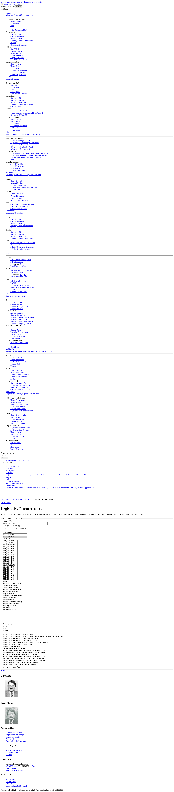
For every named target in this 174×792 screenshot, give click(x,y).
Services (52, 488)
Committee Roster (17, 36)
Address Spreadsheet (18, 75)
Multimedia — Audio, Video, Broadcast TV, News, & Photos (29, 351)
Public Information (17, 55)
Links (8, 479)
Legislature (10, 475)
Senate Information (17, 424)
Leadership (14, 24)
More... (13, 160)
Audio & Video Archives (19, 362)
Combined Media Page (19, 383)
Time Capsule (53, 475)
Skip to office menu (24, 2)
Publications (10, 392)
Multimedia (10, 349)
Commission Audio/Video (20, 389)
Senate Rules (15, 121)
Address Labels (16, 128)
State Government (21, 475)
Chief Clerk (14, 49)
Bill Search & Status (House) (21, 260)
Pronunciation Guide (18, 73)
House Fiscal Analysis (18, 400)
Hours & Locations (29, 488)
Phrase (23, 529)
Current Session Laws (18, 292)
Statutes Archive (16, 309)
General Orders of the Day (20, 200)
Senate (8, 77)
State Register (15, 338)
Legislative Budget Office (20, 141)
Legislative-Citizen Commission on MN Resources (29, 153)
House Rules (15, 66)
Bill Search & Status (18, 281)
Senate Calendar (16, 198)
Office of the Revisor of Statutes (22, 149)
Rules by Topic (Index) (19, 332)
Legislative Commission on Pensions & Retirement (29, 155)
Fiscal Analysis (16, 51)
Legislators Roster (17, 419)
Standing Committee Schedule (21, 41)
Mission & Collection (14, 488)
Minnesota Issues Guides (19, 445)
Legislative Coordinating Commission (24, 143)
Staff (12, 26)
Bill (21, 264)
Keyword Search (16, 302)
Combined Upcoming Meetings (22, 204)
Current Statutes (16, 304)
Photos (13, 366)
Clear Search (6, 503)
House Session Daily (18, 415)
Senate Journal (15, 119)
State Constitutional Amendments (22, 345)
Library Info (10, 485)
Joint (7, 132)
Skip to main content (8, 2)
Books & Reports (12, 466)
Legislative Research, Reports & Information (22, 394)
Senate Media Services (18, 377)
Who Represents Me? (18, 30)
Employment (15, 28)
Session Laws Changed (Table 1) (22, 321)
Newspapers (10, 471)
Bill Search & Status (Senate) (21, 270)
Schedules (9, 172)
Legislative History (13, 481)
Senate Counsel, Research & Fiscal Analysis (26, 113)
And (9, 529)
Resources (19, 483)
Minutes (13, 43)
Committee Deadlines (18, 45)
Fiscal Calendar (16, 190)
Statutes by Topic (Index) (19, 307)
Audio (21, 358)
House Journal (15, 64)
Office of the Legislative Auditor (22, 147)
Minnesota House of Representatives (19, 15)
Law (7, 294)
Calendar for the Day (18, 185)
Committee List (16, 34)
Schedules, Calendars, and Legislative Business (23, 175)
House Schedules (16, 181)
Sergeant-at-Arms (17, 58)
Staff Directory (42, 488)
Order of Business (17, 183)
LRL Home (5, 499)
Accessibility (15, 168)
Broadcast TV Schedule (19, 207)
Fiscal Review (15, 443)
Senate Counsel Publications (21, 404)
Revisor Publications (18, 409)
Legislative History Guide (20, 428)
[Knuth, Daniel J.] (15, 537)
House (8, 13)
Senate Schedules (16, 194)
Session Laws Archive (18, 319)
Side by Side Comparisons (20, 249)
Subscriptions (15, 130)
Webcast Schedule (17, 360)
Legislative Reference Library (21, 145)
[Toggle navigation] (2, 9)
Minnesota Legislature (12, 4)
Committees (10, 211)
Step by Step (10, 483)
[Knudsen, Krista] (15, 535)
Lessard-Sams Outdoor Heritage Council (25, 158)
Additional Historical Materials (79, 475)
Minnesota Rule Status (18, 336)
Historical (9, 473)
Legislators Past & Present (20, 430)
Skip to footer (37, 2)
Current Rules (15, 330)
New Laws (14, 447)
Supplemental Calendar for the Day (23, 187)
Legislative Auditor (17, 407)
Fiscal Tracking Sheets (18, 266)
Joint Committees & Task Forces (22, 243)
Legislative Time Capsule (19, 436)
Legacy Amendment (18, 170)
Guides (8, 477)
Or (16, 529)
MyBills (13, 283)
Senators (13, 85)
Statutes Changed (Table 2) (20, 324)
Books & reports (16, 449)
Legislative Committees (14, 213)
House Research (16, 53)
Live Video (14, 358)
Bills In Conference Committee (22, 247)
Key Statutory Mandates (64, 488)
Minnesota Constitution (19, 343)
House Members (16, 21)
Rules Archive (15, 334)
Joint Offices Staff (17, 166)
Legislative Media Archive (20, 385)
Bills (7, 251)
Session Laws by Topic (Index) (22, 317)
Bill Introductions (16, 262)
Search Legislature (8, 7)
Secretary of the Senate (19, 111)
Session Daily (15, 364)
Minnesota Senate (12, 79)
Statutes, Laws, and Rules (15, 296)
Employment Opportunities (84, 488)
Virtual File (63, 475)
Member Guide (16, 421)
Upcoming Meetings (18, 38)
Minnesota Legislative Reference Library (16, 460)
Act (25, 264)
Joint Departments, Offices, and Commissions (23, 134)
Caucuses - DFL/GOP (18, 60)
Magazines (10, 468)
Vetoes (12, 290)
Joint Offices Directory (18, 164)
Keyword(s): (7, 521)
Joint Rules (14, 68)
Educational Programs (18, 70)
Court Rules (14, 347)
